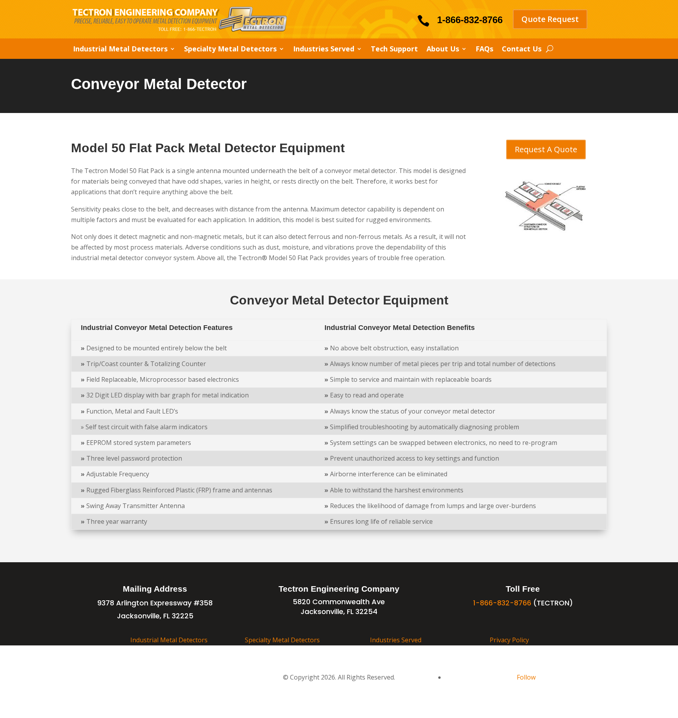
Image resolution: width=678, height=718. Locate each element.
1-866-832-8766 (470, 20)
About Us (442, 49)
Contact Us (521, 49)
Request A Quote (546, 149)
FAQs (484, 49)
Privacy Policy (509, 640)
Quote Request (550, 19)
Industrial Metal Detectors (120, 49)
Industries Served (323, 49)
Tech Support (394, 49)
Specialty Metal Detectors (230, 49)
